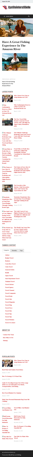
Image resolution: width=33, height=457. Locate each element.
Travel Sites (8, 311)
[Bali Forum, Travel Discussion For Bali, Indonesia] (7, 416)
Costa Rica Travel (10, 264)
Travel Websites (9, 319)
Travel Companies (10, 293)
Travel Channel (9, 290)
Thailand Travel (9, 281)
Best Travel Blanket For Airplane (11, 393)
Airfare (7, 255)
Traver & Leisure (10, 322)
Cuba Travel (8, 267)
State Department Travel (12, 278)
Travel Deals (8, 296)
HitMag (19, 455)
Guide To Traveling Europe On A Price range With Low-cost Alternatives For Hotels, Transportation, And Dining (15, 384)
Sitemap (5, 340)
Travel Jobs (8, 299)
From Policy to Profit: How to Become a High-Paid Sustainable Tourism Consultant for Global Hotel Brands (22, 152)
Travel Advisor (9, 284)
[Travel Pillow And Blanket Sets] (7, 408)
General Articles (9, 269)
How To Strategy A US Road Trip (11, 376)
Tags (21, 250)
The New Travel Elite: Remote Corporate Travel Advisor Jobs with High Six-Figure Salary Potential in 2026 (22, 122)
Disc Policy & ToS (8, 337)
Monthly (14, 250)
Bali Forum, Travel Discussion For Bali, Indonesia (19, 417)
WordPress (12, 455)
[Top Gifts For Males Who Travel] (7, 436)
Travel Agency (9, 287)
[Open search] (29, 16)
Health (7, 272)
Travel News (8, 308)
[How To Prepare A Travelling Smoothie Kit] (7, 426)
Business (7, 261)
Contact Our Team (8, 334)
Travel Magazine (10, 302)
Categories (6, 250)
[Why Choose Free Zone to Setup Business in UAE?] (7, 96)
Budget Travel (9, 258)
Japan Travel (9, 275)
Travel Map (8, 305)
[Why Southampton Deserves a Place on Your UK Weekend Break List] (7, 105)
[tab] (6, 250)
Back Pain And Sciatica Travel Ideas (12, 369)
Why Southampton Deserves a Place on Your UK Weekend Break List (22, 106)
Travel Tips (8, 314)
